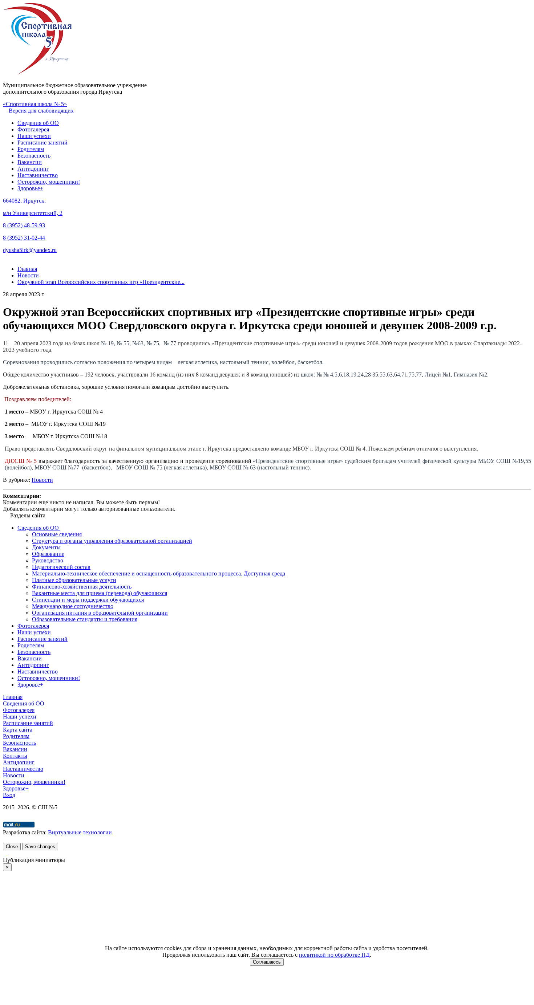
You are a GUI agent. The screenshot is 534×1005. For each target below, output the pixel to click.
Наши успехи (34, 136)
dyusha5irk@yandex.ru (30, 250)
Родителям (30, 149)
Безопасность (33, 155)
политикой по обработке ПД (334, 955)
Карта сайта (17, 730)
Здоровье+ (30, 188)
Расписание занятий (42, 142)
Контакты (15, 756)
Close (12, 846)
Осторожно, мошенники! (48, 182)
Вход (9, 795)
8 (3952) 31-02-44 (24, 238)
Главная (13, 697)
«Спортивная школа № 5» (35, 104)
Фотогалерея (33, 129)
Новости (42, 480)
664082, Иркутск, (24, 201)
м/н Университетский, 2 (32, 213)
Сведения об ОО (38, 123)
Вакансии (29, 162)
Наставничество (37, 175)
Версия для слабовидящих (40, 110)
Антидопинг (33, 169)
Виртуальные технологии (80, 832)
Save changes (40, 846)
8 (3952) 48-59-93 (24, 225)
